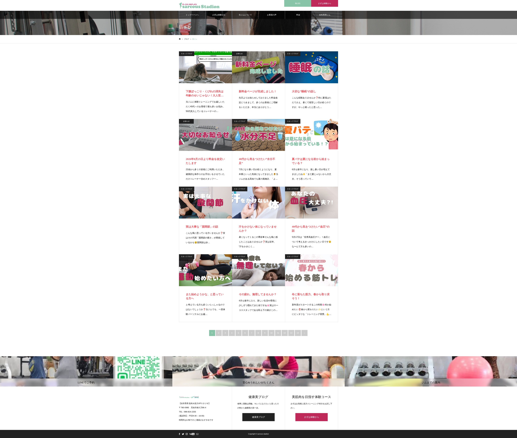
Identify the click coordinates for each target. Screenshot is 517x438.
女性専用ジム (324, 15)
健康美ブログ (258, 417)
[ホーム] (180, 39)
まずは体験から (324, 3)
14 (298, 333)
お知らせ (239, 54)
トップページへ (192, 15)
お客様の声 (271, 15)
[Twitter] (183, 434)
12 (285, 333)
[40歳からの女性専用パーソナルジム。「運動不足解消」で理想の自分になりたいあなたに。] (199, 5)
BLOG (297, 3)
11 (278, 333)
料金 (298, 15)
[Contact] (197, 434)
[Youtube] (192, 434)
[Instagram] (186, 434)
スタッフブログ (186, 54)
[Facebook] (179, 434)
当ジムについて (245, 15)
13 (291, 333)
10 (271, 333)
